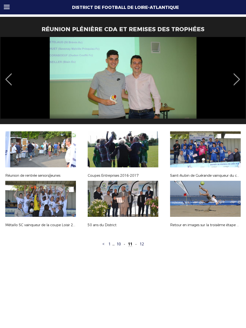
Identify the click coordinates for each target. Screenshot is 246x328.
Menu (6, 7)
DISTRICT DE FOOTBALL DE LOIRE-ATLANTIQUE (125, 7)
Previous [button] (8, 75)
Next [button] (237, 75)
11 (130, 244)
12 (142, 244)
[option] (123, 82)
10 (119, 244)
